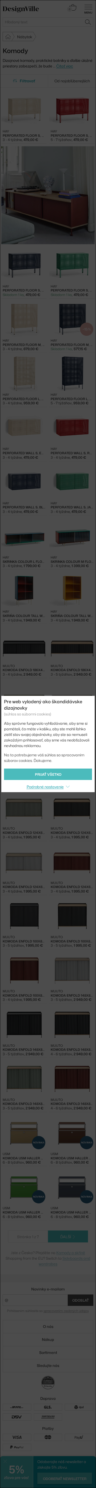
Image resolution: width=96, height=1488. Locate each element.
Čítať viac (64, 65)
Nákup (48, 1339)
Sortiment (48, 1352)
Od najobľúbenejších (72, 80)
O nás (48, 1326)
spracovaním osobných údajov (66, 1311)
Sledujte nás (48, 1365)
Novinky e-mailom (48, 1289)
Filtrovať (27, 80)
